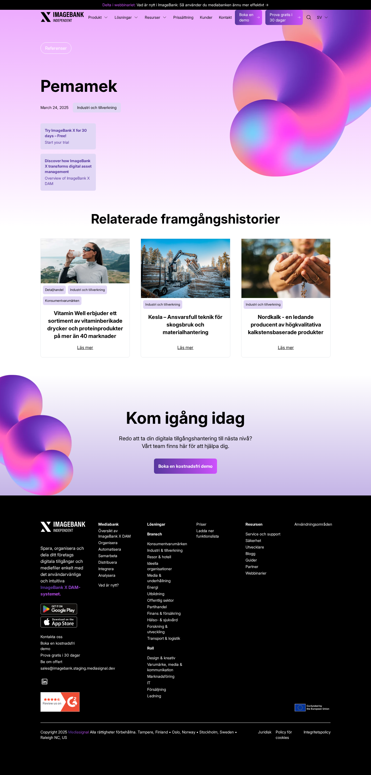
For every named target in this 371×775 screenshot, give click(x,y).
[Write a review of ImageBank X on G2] (62, 702)
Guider (251, 560)
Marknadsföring (160, 676)
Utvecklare (255, 547)
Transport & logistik (163, 638)
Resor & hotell (159, 556)
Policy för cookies (284, 735)
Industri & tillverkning (165, 550)
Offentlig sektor (160, 600)
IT (148, 682)
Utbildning (155, 593)
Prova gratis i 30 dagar (281, 17)
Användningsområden (312, 524)
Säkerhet (253, 540)
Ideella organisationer (159, 566)
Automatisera (109, 549)
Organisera (108, 542)
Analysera (106, 575)
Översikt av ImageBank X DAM (114, 533)
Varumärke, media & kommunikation (164, 667)
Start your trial (57, 142)
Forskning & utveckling (157, 629)
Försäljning (156, 689)
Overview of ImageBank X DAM (67, 181)
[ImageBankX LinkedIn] (44, 681)
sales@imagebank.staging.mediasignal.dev (62, 668)
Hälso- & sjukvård (162, 619)
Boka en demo (246, 17)
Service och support (263, 534)
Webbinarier (256, 573)
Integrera (106, 568)
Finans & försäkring (164, 613)
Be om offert (51, 661)
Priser (201, 524)
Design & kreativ (161, 657)
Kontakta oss (51, 636)
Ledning (154, 696)
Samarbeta (107, 555)
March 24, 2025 (54, 107)
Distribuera (107, 562)
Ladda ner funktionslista (207, 533)
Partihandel (157, 606)
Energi (152, 587)
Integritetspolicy (317, 732)
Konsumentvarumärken (165, 543)
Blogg (250, 553)
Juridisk (264, 732)
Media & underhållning (159, 578)
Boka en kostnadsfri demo (185, 466)
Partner (252, 566)
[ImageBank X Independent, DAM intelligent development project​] (312, 708)
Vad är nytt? (108, 585)
